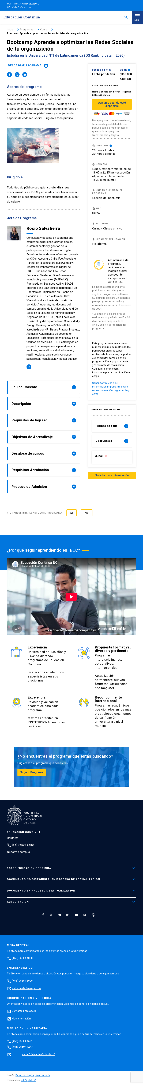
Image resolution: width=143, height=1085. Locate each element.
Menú (137, 20)
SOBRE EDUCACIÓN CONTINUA (29, 868)
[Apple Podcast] (93, 915)
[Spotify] (84, 915)
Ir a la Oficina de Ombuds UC (38, 1054)
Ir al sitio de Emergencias (26, 988)
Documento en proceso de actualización (41, 890)
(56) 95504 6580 (23, 844)
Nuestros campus (18, 852)
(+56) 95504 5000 (22, 980)
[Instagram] (67, 915)
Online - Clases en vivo (107, 228)
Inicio (10, 29)
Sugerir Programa (31, 772)
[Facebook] (43, 915)
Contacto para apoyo (24, 1011)
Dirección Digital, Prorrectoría (33, 1075)
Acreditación (18, 902)
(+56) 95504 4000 (22, 958)
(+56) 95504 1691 (22, 1041)
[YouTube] (76, 915)
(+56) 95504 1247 (22, 1046)
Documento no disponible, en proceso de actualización (53, 879)
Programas (26, 29)
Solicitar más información (112, 475)
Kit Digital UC (28, 1080)
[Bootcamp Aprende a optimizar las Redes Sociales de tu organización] (9, 74)
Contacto (12, 838)
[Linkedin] (59, 915)
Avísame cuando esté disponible (112, 104)
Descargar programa (27, 65)
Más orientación (21, 1018)
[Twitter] (51, 915)
